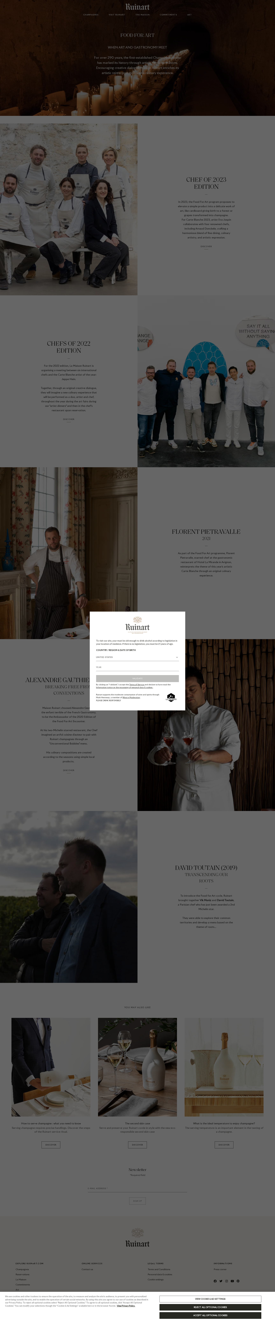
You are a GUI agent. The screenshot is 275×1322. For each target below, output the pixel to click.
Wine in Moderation (131, 697)
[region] (137, 1307)
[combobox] (137, 657)
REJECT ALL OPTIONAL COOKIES (210, 1307)
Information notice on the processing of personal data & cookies (124, 687)
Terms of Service (137, 684)
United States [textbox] (104, 657)
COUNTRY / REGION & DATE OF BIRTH (116, 650)
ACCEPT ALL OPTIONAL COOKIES (210, 1315)
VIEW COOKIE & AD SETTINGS (210, 1299)
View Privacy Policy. (126, 1305)
